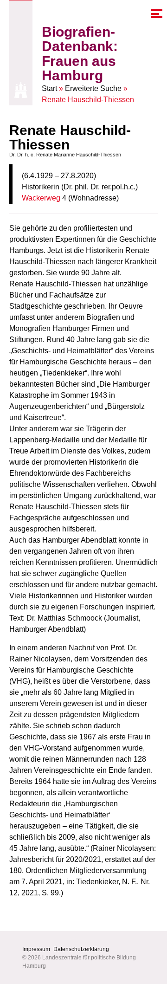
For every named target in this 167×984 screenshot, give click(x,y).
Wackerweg (41, 198)
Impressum (36, 949)
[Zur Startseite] (21, 90)
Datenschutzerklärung (81, 949)
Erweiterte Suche (93, 88)
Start (49, 88)
